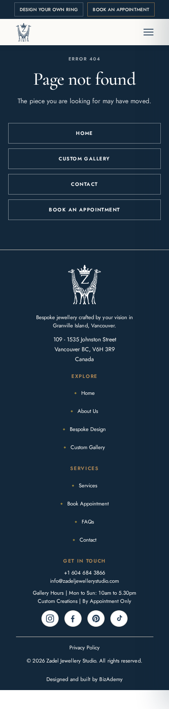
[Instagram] (50, 618)
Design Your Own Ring (49, 9)
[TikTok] (119, 618)
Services (88, 485)
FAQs (88, 522)
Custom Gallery (84, 158)
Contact (84, 184)
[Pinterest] (96, 618)
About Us (88, 411)
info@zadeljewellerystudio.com (84, 581)
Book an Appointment (121, 9)
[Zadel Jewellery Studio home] (24, 32)
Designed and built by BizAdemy (84, 679)
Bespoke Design (88, 429)
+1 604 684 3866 (84, 573)
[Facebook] (73, 618)
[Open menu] (144, 32)
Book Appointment (88, 503)
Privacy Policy (84, 647)
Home (84, 133)
